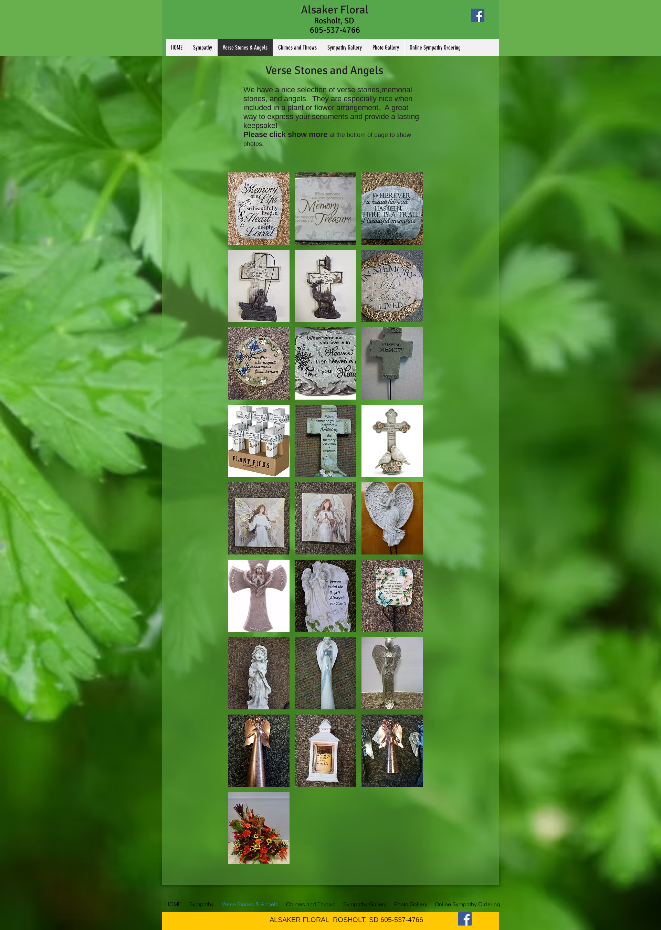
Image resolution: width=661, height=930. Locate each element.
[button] (259, 208)
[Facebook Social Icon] (477, 15)
